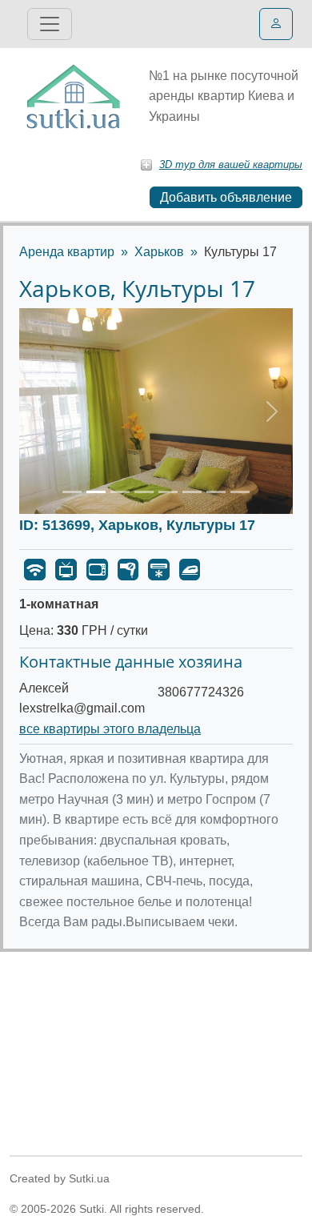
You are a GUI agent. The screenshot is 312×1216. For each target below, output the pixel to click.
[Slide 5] (168, 492)
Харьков (159, 252)
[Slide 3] (120, 492)
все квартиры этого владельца (110, 729)
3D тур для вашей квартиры (230, 165)
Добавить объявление (226, 197)
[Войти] (276, 24)
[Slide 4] (144, 492)
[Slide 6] (192, 492)
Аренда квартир (66, 252)
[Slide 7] (216, 492)
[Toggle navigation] (49, 24)
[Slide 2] (96, 492)
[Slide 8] (240, 492)
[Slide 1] (72, 492)
